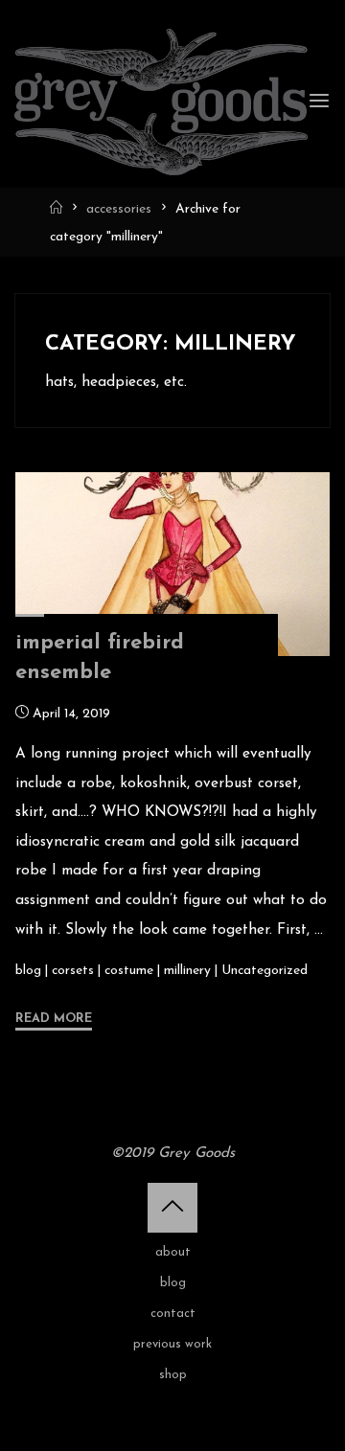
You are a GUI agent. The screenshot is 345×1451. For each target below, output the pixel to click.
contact (173, 1313)
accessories (118, 209)
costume (128, 970)
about (173, 1252)
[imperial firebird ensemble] (172, 564)
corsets (73, 970)
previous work (172, 1344)
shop (173, 1375)
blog (28, 970)
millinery (187, 970)
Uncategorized (264, 970)
